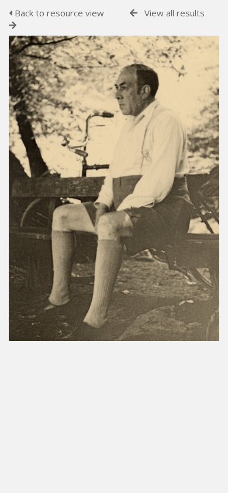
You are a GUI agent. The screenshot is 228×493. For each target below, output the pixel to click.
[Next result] (12, 25)
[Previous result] (133, 13)
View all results (174, 13)
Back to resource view (58, 13)
